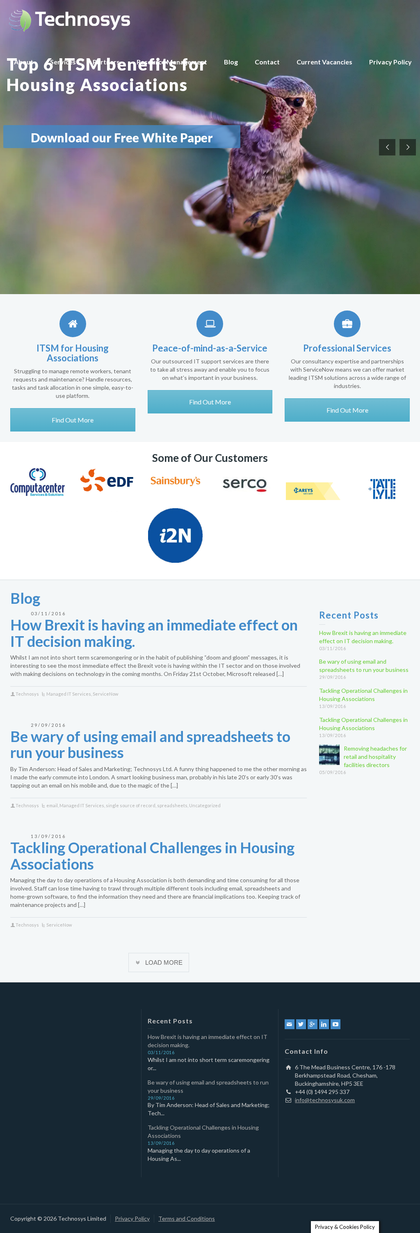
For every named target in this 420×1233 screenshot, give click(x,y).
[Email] (289, 1024)
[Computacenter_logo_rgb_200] (37, 482)
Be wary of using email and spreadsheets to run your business (150, 744)
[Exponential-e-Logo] (106, 514)
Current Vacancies (324, 62)
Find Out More (73, 420)
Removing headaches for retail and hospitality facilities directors (375, 756)
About (23, 62)
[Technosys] (69, 19)
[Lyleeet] (382, 489)
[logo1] (175, 481)
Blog (231, 62)
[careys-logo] (313, 491)
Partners (106, 62)
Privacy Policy (390, 62)
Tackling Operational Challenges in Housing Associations (152, 855)
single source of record (130, 805)
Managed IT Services (68, 693)
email (52, 805)
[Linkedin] (324, 1024)
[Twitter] (301, 1024)
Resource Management (172, 62)
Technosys (27, 693)
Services (63, 62)
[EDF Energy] (106, 480)
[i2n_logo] (175, 535)
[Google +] (312, 1024)
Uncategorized (205, 805)
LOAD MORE (164, 962)
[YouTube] (335, 1024)
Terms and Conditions (186, 1218)
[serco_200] (244, 485)
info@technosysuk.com (325, 1099)
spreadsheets (172, 805)
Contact (267, 62)
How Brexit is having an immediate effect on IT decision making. (154, 633)
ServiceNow (105, 693)
